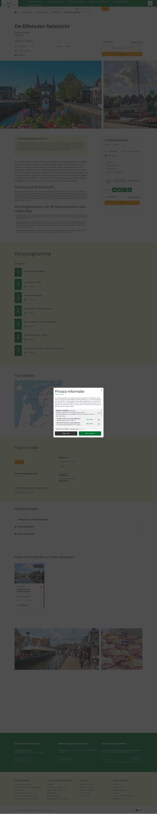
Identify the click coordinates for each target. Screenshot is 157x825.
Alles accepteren (90, 433)
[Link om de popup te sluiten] (101, 390)
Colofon (57, 394)
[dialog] (78, 412)
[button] (97, 413)
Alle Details (89, 419)
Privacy (62, 394)
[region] (78, 419)
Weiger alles (66, 433)
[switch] (98, 412)
